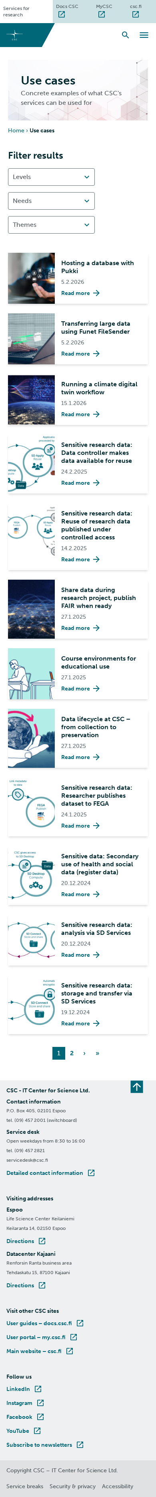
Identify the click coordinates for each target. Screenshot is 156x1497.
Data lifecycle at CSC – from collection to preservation (95, 727)
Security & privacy (73, 1486)
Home (16, 130)
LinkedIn (24, 1389)
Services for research (16, 12)
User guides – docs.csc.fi (45, 1323)
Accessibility (117, 1486)
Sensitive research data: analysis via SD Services (96, 928)
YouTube (24, 1431)
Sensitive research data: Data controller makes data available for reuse (96, 452)
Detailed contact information (51, 1173)
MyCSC (111, 6)
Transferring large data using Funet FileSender (95, 327)
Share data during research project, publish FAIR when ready (98, 598)
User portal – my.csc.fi (42, 1337)
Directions (26, 1241)
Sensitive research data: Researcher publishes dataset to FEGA (96, 795)
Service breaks (24, 1486)
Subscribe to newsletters (45, 1445)
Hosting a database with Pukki (97, 267)
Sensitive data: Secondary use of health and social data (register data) (99, 864)
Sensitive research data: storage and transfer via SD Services (96, 993)
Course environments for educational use (98, 662)
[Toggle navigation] (144, 35)
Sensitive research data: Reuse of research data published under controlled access (96, 525)
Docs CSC (74, 6)
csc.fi (143, 6)
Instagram (25, 1403)
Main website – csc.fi (40, 1351)
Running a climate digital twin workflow (99, 388)
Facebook (25, 1417)
